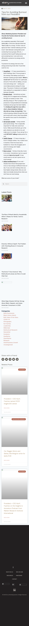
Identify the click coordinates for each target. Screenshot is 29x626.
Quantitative (7, 338)
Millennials (7, 328)
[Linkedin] (14, 590)
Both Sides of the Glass (11, 317)
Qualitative (7, 336)
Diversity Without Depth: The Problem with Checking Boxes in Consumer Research (14, 246)
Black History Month (10, 315)
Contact (14, 579)
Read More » (7, 408)
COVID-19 (7, 319)
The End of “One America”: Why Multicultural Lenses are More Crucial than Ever (13, 274)
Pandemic (7, 334)
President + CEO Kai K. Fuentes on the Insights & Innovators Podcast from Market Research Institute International (13, 508)
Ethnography (7, 321)
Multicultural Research (10, 330)
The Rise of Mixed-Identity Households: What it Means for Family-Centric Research (14, 217)
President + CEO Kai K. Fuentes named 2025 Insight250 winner (12, 401)
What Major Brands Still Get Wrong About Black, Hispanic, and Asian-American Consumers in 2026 (13, 303)
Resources (10, 575)
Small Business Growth (11, 342)
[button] (26, 3)
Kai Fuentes (7, 324)
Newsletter (7, 332)
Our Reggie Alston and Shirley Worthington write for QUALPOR (14, 453)
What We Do (9, 572)
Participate (19, 575)
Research (6, 340)
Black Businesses (9, 313)
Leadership (7, 326)
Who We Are (19, 572)
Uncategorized (8, 344)
